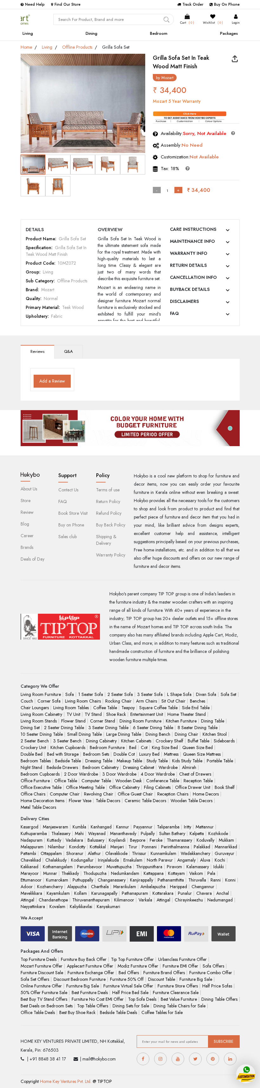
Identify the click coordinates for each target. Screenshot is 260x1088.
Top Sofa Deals (142, 999)
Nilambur (56, 847)
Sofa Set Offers (35, 979)
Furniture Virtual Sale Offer (128, 986)
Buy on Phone (71, 525)
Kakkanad (29, 867)
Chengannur (203, 886)
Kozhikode (218, 833)
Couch (27, 701)
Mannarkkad (226, 847)
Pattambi (28, 853)
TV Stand (93, 714)
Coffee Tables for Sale (162, 1012)
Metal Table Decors (38, 807)
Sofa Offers (213, 966)
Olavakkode (116, 853)
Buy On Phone (227, 4)
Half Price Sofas (217, 986)
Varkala (145, 900)
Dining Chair (186, 734)
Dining (91, 33)
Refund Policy (108, 513)
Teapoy (128, 707)
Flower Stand (73, 721)
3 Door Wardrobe (119, 774)
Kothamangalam (58, 867)
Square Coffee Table (158, 707)
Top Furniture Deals (38, 959)
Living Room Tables (71, 707)
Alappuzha (77, 886)
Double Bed (31, 754)
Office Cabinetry (124, 787)
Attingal (27, 900)
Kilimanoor (124, 900)
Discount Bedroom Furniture (80, 979)
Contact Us (68, 490)
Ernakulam (132, 860)
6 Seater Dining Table (153, 727)
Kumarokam (57, 880)
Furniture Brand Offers (164, 972)
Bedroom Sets (96, 754)
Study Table (157, 761)
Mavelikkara (31, 893)
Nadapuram (31, 840)
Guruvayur (224, 853)
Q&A (68, 351)
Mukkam (226, 840)
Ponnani (149, 847)
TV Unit (73, 714)
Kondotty (77, 847)
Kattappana (154, 873)
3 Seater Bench (67, 741)
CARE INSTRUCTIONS (193, 229)
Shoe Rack (116, 714)
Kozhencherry (50, 886)
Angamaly (186, 860)
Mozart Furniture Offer (41, 966)
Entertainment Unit (146, 714)
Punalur (185, 893)
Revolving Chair (98, 794)
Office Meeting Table (85, 787)
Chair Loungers (35, 707)
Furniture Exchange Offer (91, 972)
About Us (29, 489)
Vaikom (196, 873)
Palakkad (202, 847)
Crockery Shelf (169, 741)
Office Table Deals (38, 1012)
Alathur (94, 853)
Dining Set (30, 727)
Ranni (216, 880)
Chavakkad (31, 860)
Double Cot (124, 754)
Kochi (220, 860)
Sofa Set (228, 694)
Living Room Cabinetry (41, 714)
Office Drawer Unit (192, 787)
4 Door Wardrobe (158, 774)
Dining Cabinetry (101, 741)
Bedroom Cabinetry (100, 767)
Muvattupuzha (119, 867)
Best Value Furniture (179, 999)
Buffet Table (198, 741)
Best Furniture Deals (90, 992)
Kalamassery (197, 867)
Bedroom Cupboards (40, 774)
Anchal (222, 893)
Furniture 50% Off (127, 979)
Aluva (205, 860)
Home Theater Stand (186, 714)
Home (26, 47)
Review (27, 512)
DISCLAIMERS (184, 301)
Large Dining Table (123, 734)
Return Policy (108, 501)
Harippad (178, 886)
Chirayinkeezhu (189, 900)
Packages (229, 33)
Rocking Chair (118, 701)
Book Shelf (225, 787)
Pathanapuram (135, 893)
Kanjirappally (141, 880)
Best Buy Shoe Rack (77, 1012)
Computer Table (96, 781)
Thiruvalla (197, 880)
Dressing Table (98, 761)
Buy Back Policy (110, 525)
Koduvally (205, 840)
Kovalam (57, 906)
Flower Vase (80, 800)
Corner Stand (102, 721)
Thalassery (60, 833)
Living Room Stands (39, 721)
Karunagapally (104, 893)
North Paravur (160, 860)
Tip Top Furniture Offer (132, 959)
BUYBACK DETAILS (190, 289)
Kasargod (29, 827)
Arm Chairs (146, 701)
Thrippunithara (149, 867)
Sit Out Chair (173, 701)
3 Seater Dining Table (108, 727)
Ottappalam (51, 853)
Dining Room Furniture (140, 721)
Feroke (156, 840)
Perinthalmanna (175, 847)
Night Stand (31, 767)
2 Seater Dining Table (64, 727)
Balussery (96, 840)
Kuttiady (54, 840)
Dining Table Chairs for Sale (179, 1006)
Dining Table (212, 721)
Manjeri (117, 847)
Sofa (69, 694)
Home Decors (206, 794)
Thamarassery (179, 840)
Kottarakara (163, 893)
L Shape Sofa (179, 694)
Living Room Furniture (41, 694)
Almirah (189, 767)
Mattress (171, 754)
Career (27, 535)
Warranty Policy (110, 555)
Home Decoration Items (42, 800)
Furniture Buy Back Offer (84, 959)
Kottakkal (98, 847)
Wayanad (97, 833)
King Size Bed (165, 747)
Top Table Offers (92, 1006)
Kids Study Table (187, 761)
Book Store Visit (73, 513)
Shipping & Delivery (106, 539)
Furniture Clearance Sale (175, 992)
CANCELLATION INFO (193, 277)
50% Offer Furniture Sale (44, 992)
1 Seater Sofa (90, 694)
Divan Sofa (206, 694)
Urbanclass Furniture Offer (182, 959)
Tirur (132, 847)
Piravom (174, 867)
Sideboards (224, 741)
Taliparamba (168, 827)
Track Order (192, 4)
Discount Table (161, 979)
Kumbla (79, 827)
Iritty (187, 827)
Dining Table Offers (219, 999)
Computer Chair (65, 794)
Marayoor (30, 873)
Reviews (37, 351)
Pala (211, 873)
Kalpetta (197, 833)
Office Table (65, 781)
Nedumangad (220, 900)
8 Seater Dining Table (198, 727)
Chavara (204, 893)
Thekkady (70, 873)
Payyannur (143, 827)
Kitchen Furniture (181, 721)
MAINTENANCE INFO (192, 241)
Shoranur (74, 853)
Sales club (67, 536)
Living (28, 33)
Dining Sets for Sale (131, 1006)
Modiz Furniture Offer (138, 966)
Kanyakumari (108, 906)
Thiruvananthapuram (91, 900)
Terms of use (108, 490)
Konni (230, 880)
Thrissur (139, 853)
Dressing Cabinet (138, 767)
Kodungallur (82, 860)
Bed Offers (129, 972)
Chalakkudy (56, 860)
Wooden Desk (128, 781)
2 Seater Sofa (120, 694)
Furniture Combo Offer (210, 972)
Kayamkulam (58, 893)
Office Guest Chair (135, 794)
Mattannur (205, 827)
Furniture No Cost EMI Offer (98, 999)
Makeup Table (129, 761)
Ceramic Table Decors (145, 800)
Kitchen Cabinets (136, 741)
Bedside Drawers (62, 767)
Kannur (122, 827)
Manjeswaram (55, 827)
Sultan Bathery (172, 833)
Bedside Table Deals (118, 1012)
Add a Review (52, 381)
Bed (132, 747)
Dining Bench (158, 734)
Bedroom (158, 33)
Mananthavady (123, 833)
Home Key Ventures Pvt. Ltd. (65, 1081)
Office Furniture (35, 781)
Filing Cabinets (157, 787)
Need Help (35, 4)
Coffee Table (105, 707)
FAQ (174, 313)
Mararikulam (124, 886)
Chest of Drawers (195, 774)
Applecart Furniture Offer (90, 966)
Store (25, 500)
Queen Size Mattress (202, 754)
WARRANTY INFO (188, 253)
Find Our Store (68, 4)
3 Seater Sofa (150, 694)
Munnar (50, 873)
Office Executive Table (41, 787)
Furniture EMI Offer (180, 966)
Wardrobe (168, 767)
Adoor (27, 886)
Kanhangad (101, 827)
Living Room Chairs (83, 701)
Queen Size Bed (197, 747)
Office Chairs (33, 794)
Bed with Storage (63, 754)
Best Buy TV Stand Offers (44, 999)
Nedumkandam (125, 873)
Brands (27, 547)
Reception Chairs (172, 794)
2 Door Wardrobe (81, 774)
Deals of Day (32, 559)
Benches (197, 701)
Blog (25, 524)
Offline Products (77, 47)
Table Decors (108, 800)
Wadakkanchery (195, 853)
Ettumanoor (31, 880)
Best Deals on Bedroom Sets (47, 1006)
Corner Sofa (49, 701)
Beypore (137, 840)
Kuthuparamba (34, 833)
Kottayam (176, 873)
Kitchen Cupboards (67, 747)
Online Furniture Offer (41, 986)
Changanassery (112, 880)
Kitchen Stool (215, 734)
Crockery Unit (33, 747)
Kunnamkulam (163, 853)
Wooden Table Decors (191, 800)
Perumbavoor (89, 867)
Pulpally (148, 833)
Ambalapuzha (153, 886)
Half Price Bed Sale (130, 992)
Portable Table (220, 761)
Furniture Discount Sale (42, 972)
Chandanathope (53, 900)
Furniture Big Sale (195, 979)
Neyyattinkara (33, 906)
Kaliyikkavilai (81, 906)
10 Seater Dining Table (42, 734)
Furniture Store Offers (178, 986)
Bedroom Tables (36, 761)
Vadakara (74, 840)
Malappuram (32, 847)
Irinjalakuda (108, 860)
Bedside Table (68, 761)
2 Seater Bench (35, 741)
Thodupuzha (95, 873)
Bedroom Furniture (107, 747)
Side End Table (196, 707)
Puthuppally (83, 880)
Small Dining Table (84, 734)
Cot (144, 747)
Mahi (79, 833)
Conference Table (162, 781)
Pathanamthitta (171, 880)
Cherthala (100, 886)
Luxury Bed (149, 754)
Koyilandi (117, 840)
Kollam (80, 893)
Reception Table (198, 781)
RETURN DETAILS (188, 265)
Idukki (218, 867)
